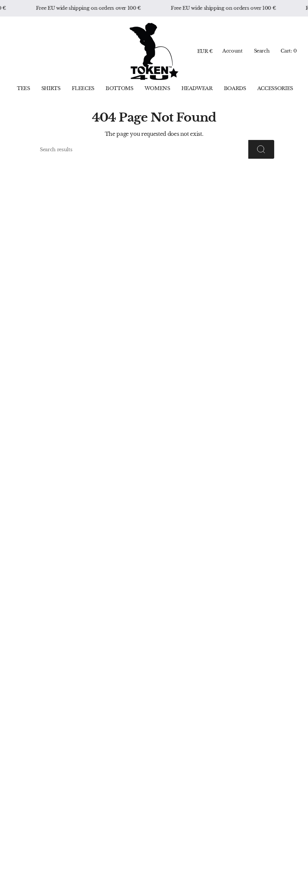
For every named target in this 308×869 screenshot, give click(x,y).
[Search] (261, 149)
